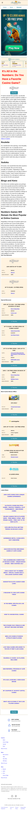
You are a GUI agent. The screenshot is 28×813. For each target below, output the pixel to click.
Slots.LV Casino (5, 138)
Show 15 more (4, 763)
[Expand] (2, 769)
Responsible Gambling (23, 808)
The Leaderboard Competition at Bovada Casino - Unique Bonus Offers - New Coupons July (14, 561)
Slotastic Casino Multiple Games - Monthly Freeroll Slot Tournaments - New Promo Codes (14, 508)
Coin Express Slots (15, 65)
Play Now (14, 92)
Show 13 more (4, 748)
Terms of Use (12, 808)
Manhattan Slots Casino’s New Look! (14, 582)
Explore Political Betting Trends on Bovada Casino (14, 528)
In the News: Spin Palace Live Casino (14, 604)
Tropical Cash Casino (15, 406)
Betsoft (4, 769)
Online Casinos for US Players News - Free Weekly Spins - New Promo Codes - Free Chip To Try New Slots (14, 519)
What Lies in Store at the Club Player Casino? (14, 702)
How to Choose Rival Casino (14, 614)
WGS (4, 740)
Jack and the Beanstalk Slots (17, 352)
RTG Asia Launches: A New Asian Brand (14, 680)
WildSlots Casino (14, 379)
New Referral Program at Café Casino (14, 669)
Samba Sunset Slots (15, 330)
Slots (4, 756)
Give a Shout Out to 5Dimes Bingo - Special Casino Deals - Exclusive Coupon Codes (14, 572)
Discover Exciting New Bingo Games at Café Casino (14, 550)
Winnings (5, 760)
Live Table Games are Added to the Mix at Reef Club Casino (14, 648)
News (11, 7)
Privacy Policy (16, 808)
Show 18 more (4, 777)
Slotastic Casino (14, 456)
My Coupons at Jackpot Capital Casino (14, 691)
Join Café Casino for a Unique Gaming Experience (14, 495)
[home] (15, 4)
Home (5, 7)
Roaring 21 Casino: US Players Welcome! (14, 658)
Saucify (4, 744)
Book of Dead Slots (15, 308)
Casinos (3, 737)
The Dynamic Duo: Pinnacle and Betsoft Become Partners (14, 626)
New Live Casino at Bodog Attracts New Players (14, 637)
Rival (4, 746)
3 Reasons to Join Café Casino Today (13, 593)
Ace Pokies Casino (15, 335)
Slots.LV (13, 272)
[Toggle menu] (2, 2)
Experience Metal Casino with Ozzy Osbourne (14, 539)
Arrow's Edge (5, 742)
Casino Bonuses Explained (4, 808)
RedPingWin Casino (15, 359)
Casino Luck (13, 313)
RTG (4, 773)
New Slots (5, 758)
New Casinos (5, 754)
